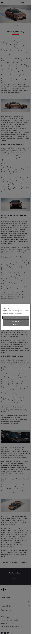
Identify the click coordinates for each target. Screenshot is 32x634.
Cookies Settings (16, 317)
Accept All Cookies (15, 321)
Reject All (15, 324)
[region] (15, 317)
